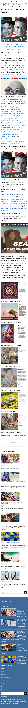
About (2, 671)
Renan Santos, (17, 132)
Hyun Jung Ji (23, 201)
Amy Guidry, (13, 107)
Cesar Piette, (8, 113)
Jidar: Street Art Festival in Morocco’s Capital (11, 542)
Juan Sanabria (18, 206)
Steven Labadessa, (12, 139)
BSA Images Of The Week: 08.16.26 (7, 523)
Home (2, 668)
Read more (14, 442)
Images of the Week (6, 677)
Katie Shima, (8, 125)
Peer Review (4, 680)
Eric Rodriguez (14, 201)
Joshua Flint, (16, 123)
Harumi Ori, (10, 118)
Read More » (17, 468)
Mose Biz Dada (10, 130)
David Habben (5, 201)
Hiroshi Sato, (11, 120)
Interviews (3, 674)
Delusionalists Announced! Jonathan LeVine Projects (14, 46)
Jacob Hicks (5, 203)
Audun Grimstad (10, 197)
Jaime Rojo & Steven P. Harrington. (11, 74)
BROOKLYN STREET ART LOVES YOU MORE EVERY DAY (16, 5)
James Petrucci (13, 203)
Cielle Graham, (16, 113)
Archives (3, 686)
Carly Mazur (12, 199)
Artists (19, 49)
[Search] (25, 592)
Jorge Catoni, (8, 123)
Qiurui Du (8, 208)
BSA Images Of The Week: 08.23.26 (7, 463)
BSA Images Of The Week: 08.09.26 (7, 581)
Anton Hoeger (10, 109)
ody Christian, (10, 206)
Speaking (3, 689)
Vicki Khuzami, (16, 141)
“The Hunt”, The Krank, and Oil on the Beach (10, 561)
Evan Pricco (4, 70)
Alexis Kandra (16, 194)
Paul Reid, (10, 132)
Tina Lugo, (8, 141)
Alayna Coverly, (5, 107)
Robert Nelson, (10, 134)
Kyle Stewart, (16, 125)
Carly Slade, (12, 111)
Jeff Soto (11, 67)
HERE (6, 435)
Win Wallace (16, 143)
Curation (3, 683)
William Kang (8, 143)
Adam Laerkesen (6, 194)
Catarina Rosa (20, 199)
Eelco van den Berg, (11, 116)
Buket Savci (4, 199)
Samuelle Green (10, 136)
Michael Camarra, (11, 127)
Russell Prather (16, 208)
